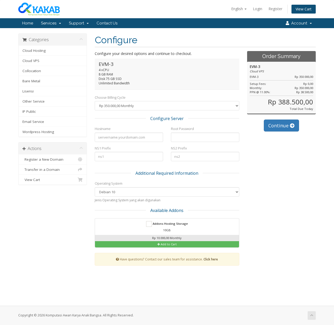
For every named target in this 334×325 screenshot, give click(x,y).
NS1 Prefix (103, 148)
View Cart (304, 9)
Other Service (33, 101)
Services (49, 23)
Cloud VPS (30, 60)
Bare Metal (31, 81)
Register (275, 8)
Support (77, 23)
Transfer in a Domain (41, 169)
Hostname (103, 128)
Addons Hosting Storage (170, 224)
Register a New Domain (42, 159)
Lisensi (28, 91)
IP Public (29, 111)
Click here (211, 259)
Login (257, 8)
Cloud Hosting (34, 50)
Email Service (33, 121)
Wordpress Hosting (38, 131)
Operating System (108, 183)
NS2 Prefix (179, 148)
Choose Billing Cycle (110, 97)
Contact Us (107, 23)
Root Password (182, 128)
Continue (279, 125)
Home (27, 23)
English (237, 8)
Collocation (31, 70)
